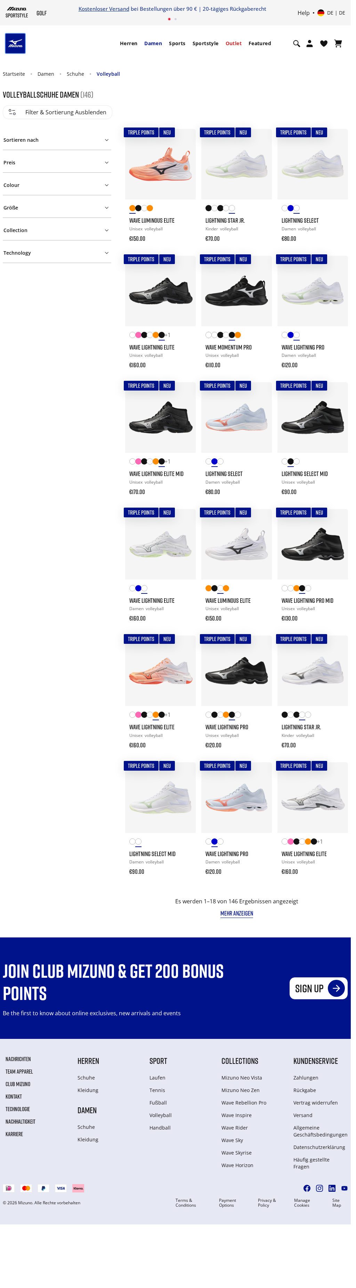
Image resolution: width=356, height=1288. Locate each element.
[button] (57, 139)
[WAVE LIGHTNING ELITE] (160, 291)
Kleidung (88, 1090)
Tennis (157, 1090)
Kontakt (14, 1096)
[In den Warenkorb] (184, 233)
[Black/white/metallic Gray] (232, 336)
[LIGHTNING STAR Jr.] (236, 164)
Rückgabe (304, 1090)
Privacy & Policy (267, 1203)
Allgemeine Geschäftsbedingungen (320, 1131)
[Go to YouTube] (344, 1188)
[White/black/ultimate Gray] (226, 209)
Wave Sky (232, 1140)
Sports (177, 43)
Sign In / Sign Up (221, 9)
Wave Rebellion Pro (243, 1102)
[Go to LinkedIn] (332, 1188)
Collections (239, 1061)
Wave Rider (234, 1127)
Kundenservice (315, 1061)
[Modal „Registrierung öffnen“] (309, 43)
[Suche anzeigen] (296, 43)
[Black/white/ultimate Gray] (220, 209)
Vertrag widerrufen (315, 1102)
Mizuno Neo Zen (240, 1090)
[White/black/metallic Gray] (144, 209)
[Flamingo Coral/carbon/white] (132, 209)
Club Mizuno (18, 1084)
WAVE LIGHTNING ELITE (152, 347)
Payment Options (227, 1203)
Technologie (18, 1109)
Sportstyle (206, 43)
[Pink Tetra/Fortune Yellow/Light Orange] (138, 336)
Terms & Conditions (186, 1203)
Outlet (234, 43)
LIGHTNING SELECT (300, 220)
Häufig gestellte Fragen (311, 1163)
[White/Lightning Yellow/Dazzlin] (214, 336)
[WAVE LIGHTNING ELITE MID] (160, 417)
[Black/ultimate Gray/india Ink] (161, 336)
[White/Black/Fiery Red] (214, 209)
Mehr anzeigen (236, 913)
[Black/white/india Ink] (138, 209)
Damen (153, 43)
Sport (158, 1061)
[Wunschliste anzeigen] (324, 43)
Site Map (336, 1203)
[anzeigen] (338, 43)
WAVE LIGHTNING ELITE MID (156, 473)
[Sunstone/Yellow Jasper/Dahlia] (150, 209)
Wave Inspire (236, 1115)
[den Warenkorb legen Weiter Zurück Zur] (184, 140)
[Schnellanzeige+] (184, 159)
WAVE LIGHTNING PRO (303, 347)
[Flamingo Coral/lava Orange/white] (156, 336)
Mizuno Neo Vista (241, 1077)
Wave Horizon (237, 1165)
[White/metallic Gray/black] (226, 336)
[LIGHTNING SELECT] (312, 164)
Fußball (158, 1102)
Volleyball (108, 74)
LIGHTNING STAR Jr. (225, 220)
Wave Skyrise (236, 1152)
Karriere (14, 1134)
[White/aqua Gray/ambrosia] (232, 209)
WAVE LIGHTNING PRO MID (307, 600)
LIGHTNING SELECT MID (305, 473)
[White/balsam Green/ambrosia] (144, 589)
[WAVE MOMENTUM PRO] (236, 291)
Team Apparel (19, 1071)
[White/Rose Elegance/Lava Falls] (285, 209)
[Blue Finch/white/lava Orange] (138, 589)
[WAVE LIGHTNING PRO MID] (312, 544)
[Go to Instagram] (319, 1188)
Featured (260, 43)
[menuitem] (128, 43)
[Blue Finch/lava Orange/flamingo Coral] (290, 336)
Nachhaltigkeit (20, 1121)
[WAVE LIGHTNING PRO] (312, 291)
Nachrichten (18, 1059)
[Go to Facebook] (307, 1188)
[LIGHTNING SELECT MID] (312, 417)
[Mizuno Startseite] (17, 12)
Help (304, 13)
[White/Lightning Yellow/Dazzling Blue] (132, 336)
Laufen (157, 1077)
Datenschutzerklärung (319, 1147)
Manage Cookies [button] (302, 1203)
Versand (303, 1115)
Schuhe (75, 74)
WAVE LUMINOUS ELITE (152, 220)
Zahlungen (305, 1077)
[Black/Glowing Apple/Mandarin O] (220, 336)
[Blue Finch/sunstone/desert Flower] (290, 209)
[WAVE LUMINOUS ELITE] (160, 164)
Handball (160, 1127)
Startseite (14, 74)
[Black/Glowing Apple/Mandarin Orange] (144, 336)
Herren (128, 43)
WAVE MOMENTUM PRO (228, 347)
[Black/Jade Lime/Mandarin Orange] (208, 209)
